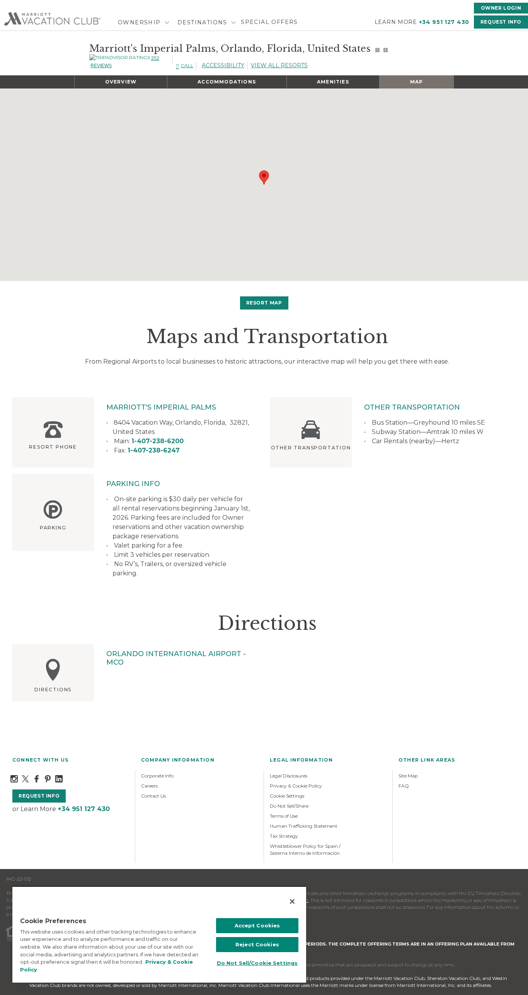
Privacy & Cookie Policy (296, 786)
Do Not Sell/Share (289, 806)
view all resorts (279, 65)
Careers (149, 786)
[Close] (292, 901)
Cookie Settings (287, 796)
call (187, 65)
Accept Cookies (257, 925)
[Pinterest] (47, 778)
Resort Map (264, 303)
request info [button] (39, 796)
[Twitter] (25, 778)
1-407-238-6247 (154, 450)
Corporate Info (157, 776)
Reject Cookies (257, 944)
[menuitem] (142, 22)
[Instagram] (14, 778)
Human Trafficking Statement (303, 826)
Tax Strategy (284, 836)
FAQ (404, 786)
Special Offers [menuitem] (269, 22)
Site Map (408, 776)
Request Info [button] (500, 22)
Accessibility (223, 65)
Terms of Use (284, 816)
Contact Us (153, 796)
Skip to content (28, 4)
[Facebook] (36, 778)
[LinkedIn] (59, 778)
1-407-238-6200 (157, 441)
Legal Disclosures (288, 776)
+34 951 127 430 (444, 22)
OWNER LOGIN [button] (501, 8)
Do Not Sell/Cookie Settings (257, 963)
